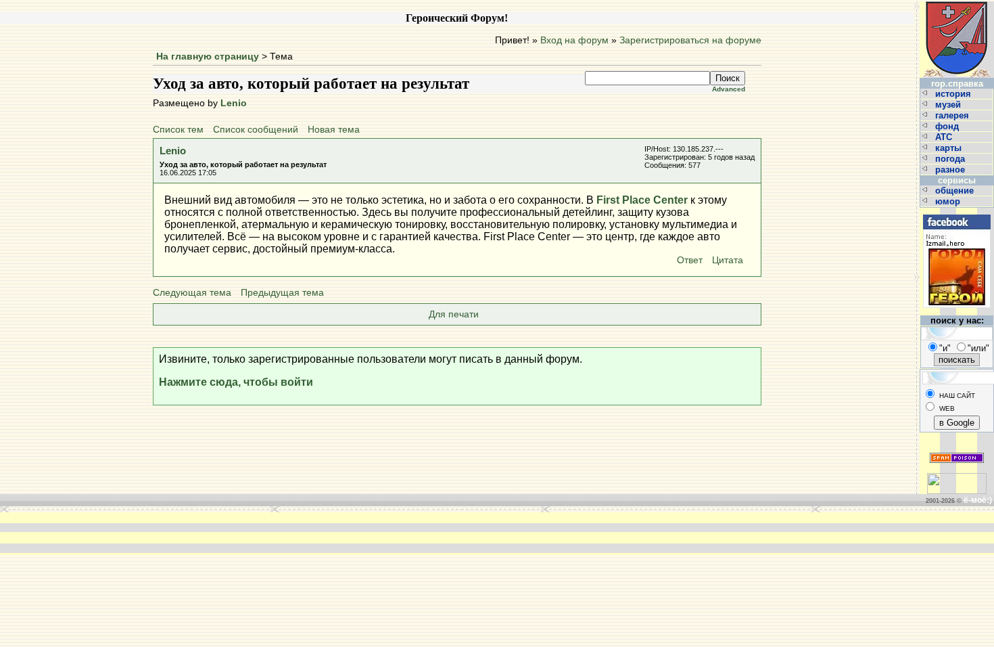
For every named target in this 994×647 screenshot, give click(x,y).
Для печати (454, 314)
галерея (953, 115)
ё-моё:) (978, 500)
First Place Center (642, 200)
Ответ (690, 260)
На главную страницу (207, 56)
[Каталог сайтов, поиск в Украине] (957, 478)
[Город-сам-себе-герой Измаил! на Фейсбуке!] (957, 213)
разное (951, 169)
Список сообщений (255, 130)
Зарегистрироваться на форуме (690, 40)
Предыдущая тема (282, 293)
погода (951, 159)
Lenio (233, 103)
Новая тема (334, 130)
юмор (949, 201)
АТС (945, 137)
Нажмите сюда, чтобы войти (236, 382)
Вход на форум (574, 40)
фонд (948, 126)
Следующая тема (192, 293)
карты (949, 148)
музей (949, 104)
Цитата (727, 260)
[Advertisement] (293, 532)
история (954, 94)
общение (955, 190)
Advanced (728, 89)
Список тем (178, 130)
